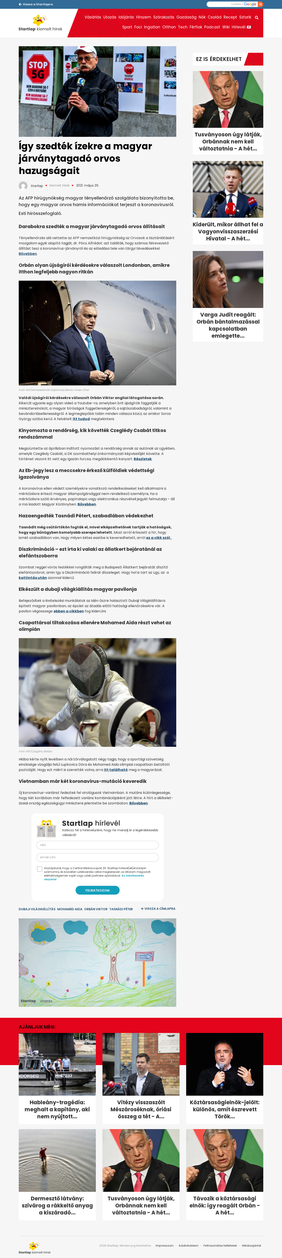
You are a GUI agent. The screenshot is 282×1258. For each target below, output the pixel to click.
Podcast (212, 27)
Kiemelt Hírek (60, 185)
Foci (138, 27)
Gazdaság (186, 17)
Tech (182, 27)
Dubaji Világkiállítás (37, 909)
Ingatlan (152, 27)
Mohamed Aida (69, 909)
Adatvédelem (189, 1245)
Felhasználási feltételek (220, 1245)
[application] (97, 962)
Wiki (226, 27)
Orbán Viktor (96, 909)
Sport (127, 27)
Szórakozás (163, 17)
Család (214, 17)
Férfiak (196, 27)
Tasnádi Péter (121, 909)
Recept (230, 17)
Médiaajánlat (251, 1245)
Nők (202, 17)
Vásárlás (93, 17)
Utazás (109, 17)
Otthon (169, 27)
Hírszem (143, 17)
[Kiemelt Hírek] (43, 23)
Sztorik (245, 17)
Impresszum (165, 1245)
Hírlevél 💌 (241, 27)
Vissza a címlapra (160, 908)
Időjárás (126, 17)
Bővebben (28, 253)
